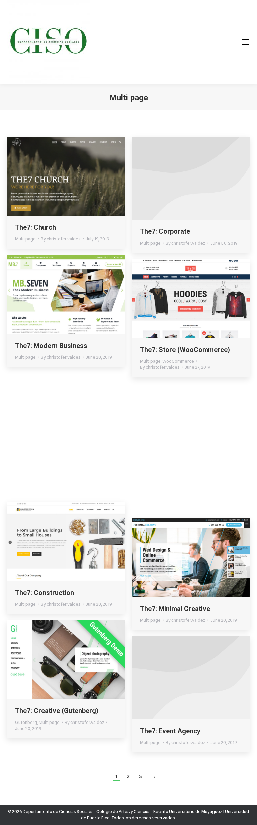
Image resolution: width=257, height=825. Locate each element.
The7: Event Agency (170, 731)
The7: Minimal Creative (175, 609)
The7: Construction (44, 593)
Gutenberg (26, 479)
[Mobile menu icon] (245, 42)
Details (84, 176)
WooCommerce (178, 361)
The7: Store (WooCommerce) (185, 350)
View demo (47, 176)
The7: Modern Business (51, 346)
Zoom (66, 176)
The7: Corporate (165, 231)
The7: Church (35, 227)
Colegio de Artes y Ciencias (123, 811)
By (61, 239)
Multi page (25, 239)
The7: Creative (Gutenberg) (56, 711)
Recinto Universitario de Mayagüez (187, 811)
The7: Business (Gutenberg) (57, 468)
